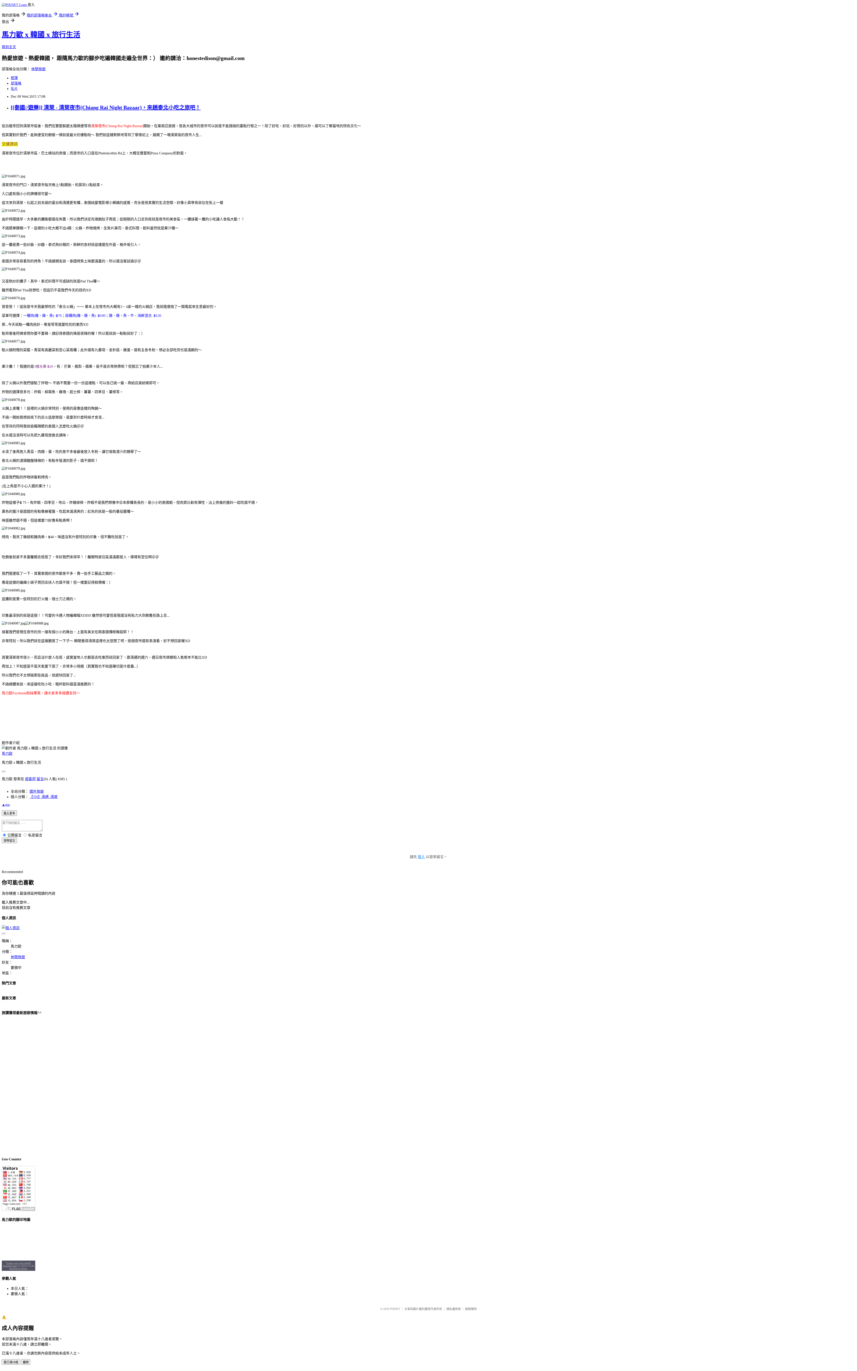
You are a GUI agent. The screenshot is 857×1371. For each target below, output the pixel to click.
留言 (40, 779)
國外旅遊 (36, 791)
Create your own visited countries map (17, 1264)
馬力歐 (7, 753)
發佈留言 (9, 840)
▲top (6, 805)
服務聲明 (471, 1309)
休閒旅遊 (38, 69)
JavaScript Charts (18, 1268)
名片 (14, 89)
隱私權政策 (453, 1309)
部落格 (16, 83)
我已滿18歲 (11, 1362)
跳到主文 (9, 47)
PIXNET (395, 1309)
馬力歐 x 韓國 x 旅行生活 (41, 35)
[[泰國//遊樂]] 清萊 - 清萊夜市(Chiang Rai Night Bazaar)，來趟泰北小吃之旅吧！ (106, 107)
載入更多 (9, 813)
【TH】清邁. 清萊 (43, 797)
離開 (26, 1362)
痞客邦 (30, 779)
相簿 (14, 78)
